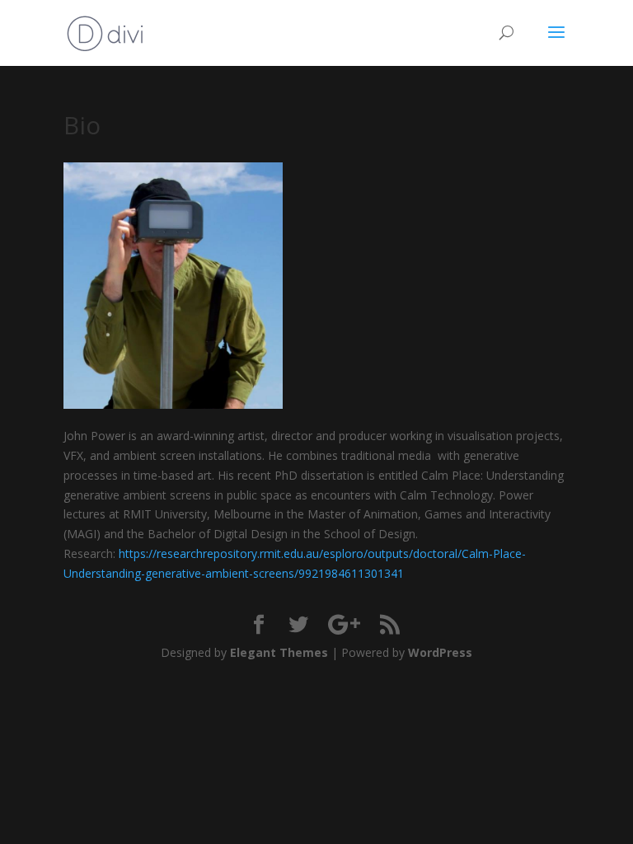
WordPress (440, 652)
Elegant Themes (279, 652)
